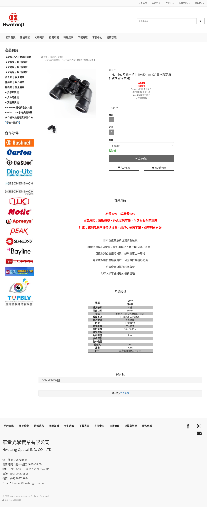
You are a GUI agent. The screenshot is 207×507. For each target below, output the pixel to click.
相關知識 (54, 37)
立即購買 (142, 158)
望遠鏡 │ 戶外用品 (14, 82)
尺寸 (111, 127)
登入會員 (124, 393)
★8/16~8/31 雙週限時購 (18, 57)
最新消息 (39, 425)
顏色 (111, 114)
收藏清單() (184, 3)
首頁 (45, 57)
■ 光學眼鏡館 (12, 92)
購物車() (199, 3)
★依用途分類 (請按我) (16, 72)
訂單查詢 (169, 3)
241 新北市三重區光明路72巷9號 (29, 469)
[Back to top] (201, 497)
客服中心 (97, 37)
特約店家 (68, 37)
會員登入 (156, 3)
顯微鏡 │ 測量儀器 (14, 87)
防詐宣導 (9, 425)
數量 (111, 139)
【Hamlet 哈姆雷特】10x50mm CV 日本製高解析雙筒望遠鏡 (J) (69, 60)
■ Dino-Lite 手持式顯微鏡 (18, 112)
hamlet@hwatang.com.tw (28, 483)
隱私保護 (147, 425)
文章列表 (39, 37)
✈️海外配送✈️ (12, 122)
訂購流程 (112, 37)
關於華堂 (25, 37)
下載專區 (83, 37)
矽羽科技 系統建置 (12, 500)
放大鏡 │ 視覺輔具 (14, 77)
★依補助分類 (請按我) (16, 67)
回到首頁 (11, 37)
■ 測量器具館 (12, 102)
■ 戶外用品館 (12, 97)
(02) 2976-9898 (19, 474)
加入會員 (142, 3)
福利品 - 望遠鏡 (56, 57)
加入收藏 (125, 167)
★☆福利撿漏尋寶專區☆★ (19, 117)
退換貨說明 (131, 425)
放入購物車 (160, 167)
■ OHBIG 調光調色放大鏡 (18, 107)
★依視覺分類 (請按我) (16, 62)
